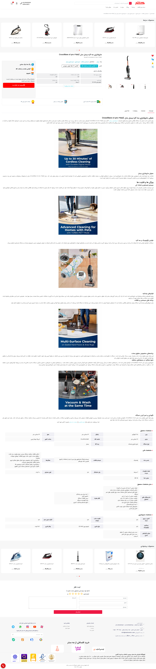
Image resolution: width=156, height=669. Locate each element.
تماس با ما (116, 7)
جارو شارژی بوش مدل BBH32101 (78, 564)
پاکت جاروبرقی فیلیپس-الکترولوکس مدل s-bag (109, 564)
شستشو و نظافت (145, 13)
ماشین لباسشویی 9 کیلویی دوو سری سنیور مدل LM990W (140, 564)
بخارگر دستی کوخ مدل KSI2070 (15, 38)
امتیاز (87, 594)
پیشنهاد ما (135, 111)
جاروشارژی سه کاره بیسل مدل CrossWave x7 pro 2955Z (115, 13)
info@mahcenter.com (128, 632)
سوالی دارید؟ (108, 7)
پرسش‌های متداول (90, 626)
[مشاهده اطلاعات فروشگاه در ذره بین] (24, 658)
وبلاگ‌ (127, 7)
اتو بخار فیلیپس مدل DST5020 (15, 564)
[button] (79, 50)
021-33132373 (119, 625)
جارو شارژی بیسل (131, 13)
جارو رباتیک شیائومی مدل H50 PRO (140, 38)
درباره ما (122, 7)
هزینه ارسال (67, 628)
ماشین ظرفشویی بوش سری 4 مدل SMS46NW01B (78, 38)
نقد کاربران (127, 111)
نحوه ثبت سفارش (66, 626)
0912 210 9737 (138, 625)
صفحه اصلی (152, 13)
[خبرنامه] (12, 634)
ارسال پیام (78, 612)
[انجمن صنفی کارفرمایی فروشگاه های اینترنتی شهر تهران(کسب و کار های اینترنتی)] (15, 658)
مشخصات (143, 111)
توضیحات (151, 111)
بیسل (98, 62)
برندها (133, 7)
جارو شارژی (138, 13)
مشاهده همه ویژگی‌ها (68, 86)
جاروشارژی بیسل (113, 121)
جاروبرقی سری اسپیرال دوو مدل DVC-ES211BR (47, 38)
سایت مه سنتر (73, 422)
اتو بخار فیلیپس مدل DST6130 (109, 38)
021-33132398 (129, 625)
